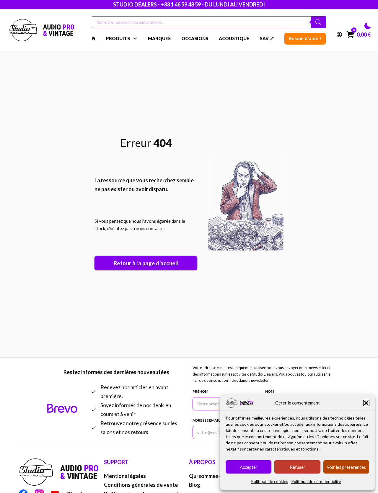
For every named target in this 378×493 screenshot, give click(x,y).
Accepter (249, 467)
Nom (269, 391)
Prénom (200, 391)
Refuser (297, 467)
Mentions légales (125, 476)
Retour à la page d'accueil (146, 263)
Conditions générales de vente (141, 484)
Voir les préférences (346, 467)
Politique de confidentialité (316, 481)
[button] (366, 403)
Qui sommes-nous (210, 476)
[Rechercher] (318, 22)
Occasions (194, 38)
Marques (159, 38)
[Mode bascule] (367, 26)
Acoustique (234, 38)
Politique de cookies (269, 481)
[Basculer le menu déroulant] (135, 38)
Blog (194, 484)
